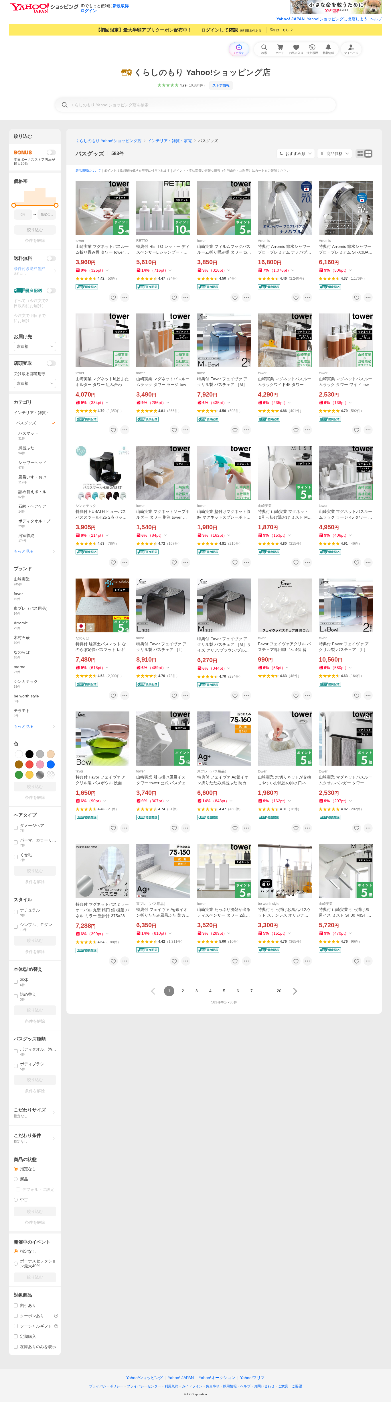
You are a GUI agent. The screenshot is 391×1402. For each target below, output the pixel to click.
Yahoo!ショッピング (144, 1377)
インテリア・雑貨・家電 (170, 140)
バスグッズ (90, 153)
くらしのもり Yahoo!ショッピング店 (108, 140)
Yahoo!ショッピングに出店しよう (337, 19)
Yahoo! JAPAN (291, 19)
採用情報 (230, 1386)
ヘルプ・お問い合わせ (257, 1386)
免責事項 (213, 1386)
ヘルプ (376, 19)
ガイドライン (192, 1386)
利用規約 (171, 1386)
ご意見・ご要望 (290, 1386)
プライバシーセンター (144, 1386)
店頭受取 (23, 363)
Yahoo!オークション (217, 1377)
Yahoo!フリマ (252, 1377)
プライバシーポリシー (106, 1386)
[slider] (13, 205)
